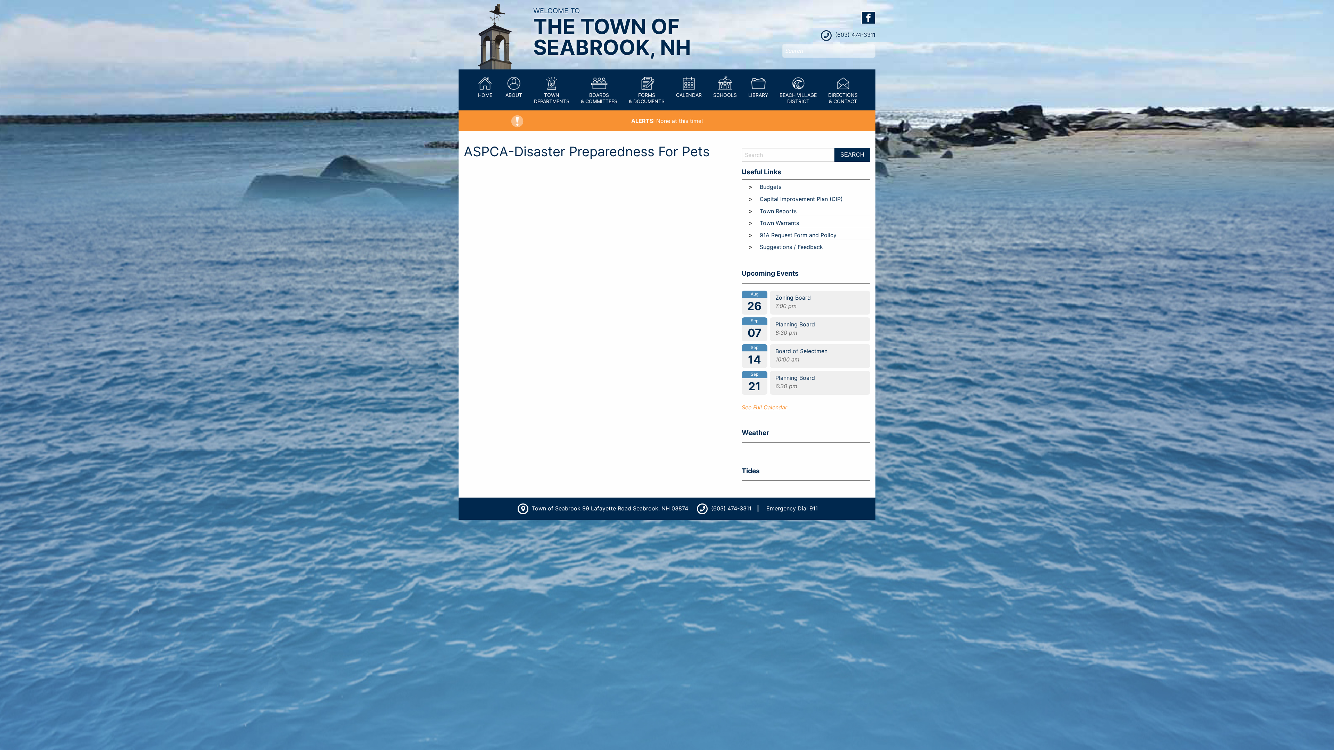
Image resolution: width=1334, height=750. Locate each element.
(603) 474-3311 (854, 34)
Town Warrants (779, 222)
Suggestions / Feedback (791, 246)
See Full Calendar (764, 407)
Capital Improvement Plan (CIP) (801, 198)
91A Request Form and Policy (798, 235)
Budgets (770, 186)
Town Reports (778, 211)
